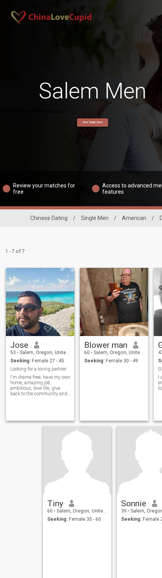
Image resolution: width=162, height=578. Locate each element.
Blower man (105, 345)
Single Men (95, 218)
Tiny (55, 503)
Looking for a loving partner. (38, 369)
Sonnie (133, 503)
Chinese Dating (49, 218)
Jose (19, 345)
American (134, 218)
